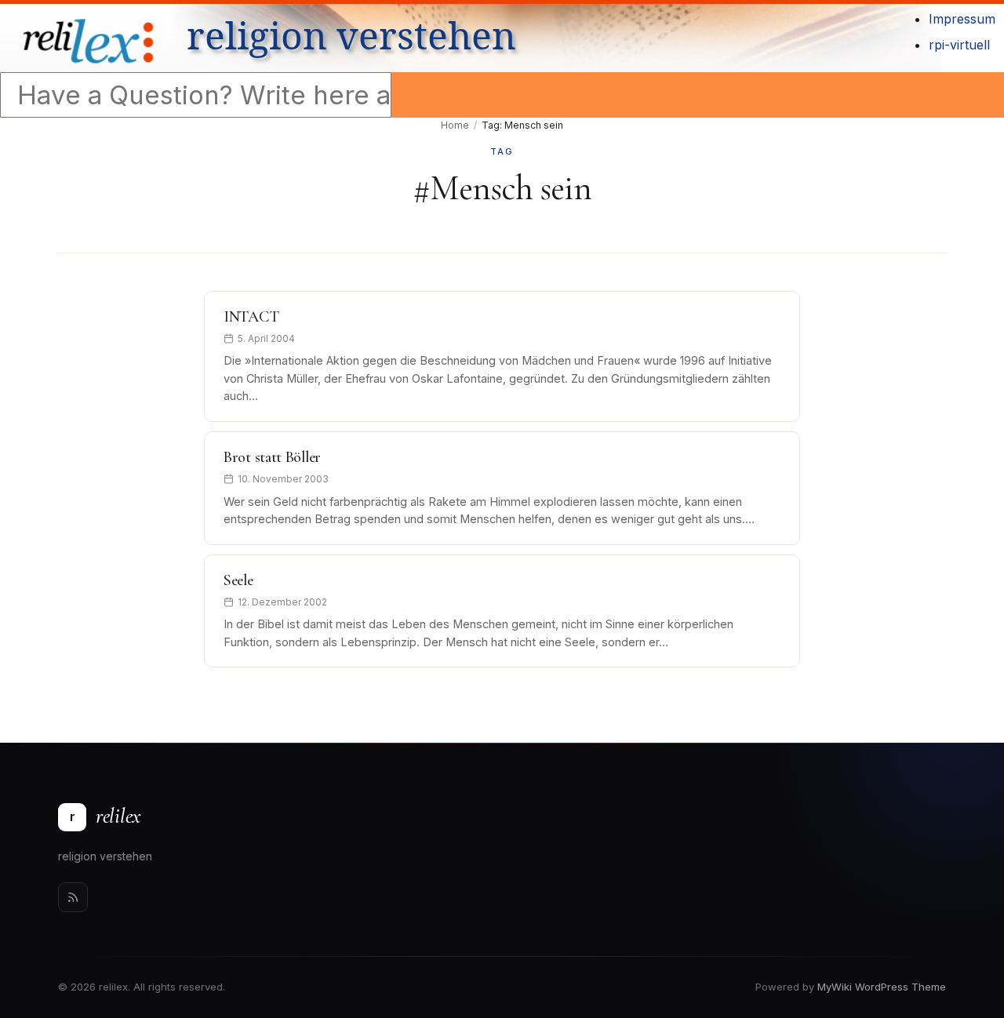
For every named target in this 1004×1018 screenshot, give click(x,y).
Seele (238, 580)
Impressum (962, 19)
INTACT (251, 316)
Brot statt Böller (272, 457)
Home (455, 125)
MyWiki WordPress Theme (881, 986)
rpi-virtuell (959, 45)
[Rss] (73, 897)
